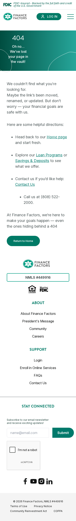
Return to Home (23, 241)
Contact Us (25, 184)
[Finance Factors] (15, 16)
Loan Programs (49, 155)
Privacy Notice (43, 506)
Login (38, 360)
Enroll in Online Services (38, 368)
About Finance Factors (38, 313)
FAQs (38, 375)
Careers (38, 336)
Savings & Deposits (32, 160)
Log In (52, 16)
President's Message (38, 321)
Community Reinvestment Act (28, 511)
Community (38, 329)
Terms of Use (18, 506)
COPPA (58, 511)
